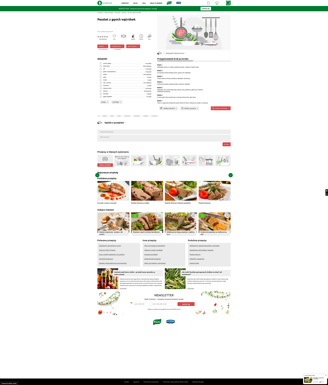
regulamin (136, 381)
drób (112, 116)
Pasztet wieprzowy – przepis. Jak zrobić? (111, 233)
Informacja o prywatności (151, 381)
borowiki (154, 116)
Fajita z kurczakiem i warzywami (155, 263)
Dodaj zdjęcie (105, 165)
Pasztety (124, 12)
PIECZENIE (136, 116)
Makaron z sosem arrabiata (153, 250)
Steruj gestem (169, 108)
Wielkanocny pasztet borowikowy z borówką (204, 245)
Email (103, 102)
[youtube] (327, 190)
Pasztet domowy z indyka (140, 203)
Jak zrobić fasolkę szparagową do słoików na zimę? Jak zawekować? (202, 273)
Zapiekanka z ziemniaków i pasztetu (201, 250)
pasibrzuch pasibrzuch (107, 31)
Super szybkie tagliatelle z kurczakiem (112, 254)
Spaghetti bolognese (106, 259)
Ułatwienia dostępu (198, 381)
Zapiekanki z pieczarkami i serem (110, 245)
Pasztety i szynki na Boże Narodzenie (146, 232)
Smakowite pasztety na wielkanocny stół (214, 233)
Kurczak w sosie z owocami (107, 203)
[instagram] (327, 194)
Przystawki (117, 12)
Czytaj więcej (123, 288)
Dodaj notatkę (221, 108)
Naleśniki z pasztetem (197, 259)
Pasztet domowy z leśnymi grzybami (178, 203)
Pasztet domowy (205, 203)
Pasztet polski (194, 263)
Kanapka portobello (151, 254)
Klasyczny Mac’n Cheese (107, 250)
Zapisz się (186, 304)
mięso (104, 116)
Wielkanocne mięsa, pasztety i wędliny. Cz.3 (181, 233)
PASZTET (146, 116)
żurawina (127, 116)
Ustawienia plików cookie (9, 383)
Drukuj (102, 46)
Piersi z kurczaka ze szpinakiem (154, 245)
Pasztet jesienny (195, 254)
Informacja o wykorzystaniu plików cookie (175, 381)
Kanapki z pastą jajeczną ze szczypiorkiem (113, 263)
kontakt (126, 381)
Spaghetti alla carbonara (152, 259)
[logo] (104, 3)
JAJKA (119, 116)
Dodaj (226, 144)
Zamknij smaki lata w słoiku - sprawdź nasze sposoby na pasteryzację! (134, 273)
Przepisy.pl (100, 12)
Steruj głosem (190, 108)
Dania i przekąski (109, 12)
